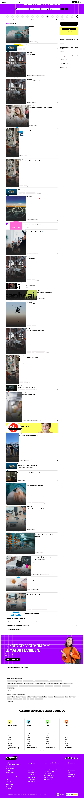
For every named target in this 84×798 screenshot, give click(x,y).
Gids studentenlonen (10, 786)
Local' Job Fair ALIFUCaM (49, 775)
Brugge (9, 731)
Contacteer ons (31, 774)
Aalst (9, 727)
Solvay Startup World (48, 777)
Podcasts (70, 768)
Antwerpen (10, 729)
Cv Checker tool (9, 781)
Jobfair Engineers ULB (48, 773)
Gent (9, 735)
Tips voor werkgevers (32, 772)
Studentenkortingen (10, 779)
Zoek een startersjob (10, 772)
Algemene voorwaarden (32, 794)
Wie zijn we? (70, 765)
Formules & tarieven (31, 766)
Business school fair (48, 779)
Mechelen (10, 743)
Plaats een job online (31, 770)
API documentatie (71, 774)
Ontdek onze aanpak (32, 765)
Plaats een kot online (31, 779)
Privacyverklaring (42, 794)
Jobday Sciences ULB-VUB (49, 771)
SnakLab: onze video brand (73, 766)
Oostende (10, 745)
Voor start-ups (30, 768)
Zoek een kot (8, 777)
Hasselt (9, 737)
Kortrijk (9, 739)
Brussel (9, 733)
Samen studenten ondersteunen (50, 765)
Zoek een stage (8, 770)
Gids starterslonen (9, 788)
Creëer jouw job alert (10, 766)
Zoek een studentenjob (10, 768)
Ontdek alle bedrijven (10, 774)
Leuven (9, 741)
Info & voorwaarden (31, 781)
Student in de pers (71, 770)
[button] (35, 9)
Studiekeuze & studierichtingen (12, 776)
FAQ (69, 772)
